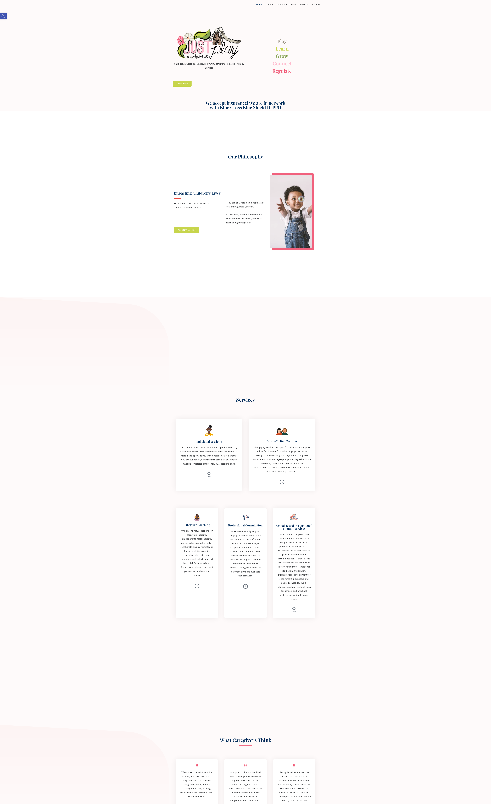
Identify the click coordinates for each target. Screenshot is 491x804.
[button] (3, 16)
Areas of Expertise (286, 4)
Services (304, 4)
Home (259, 4)
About (270, 4)
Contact (316, 4)
